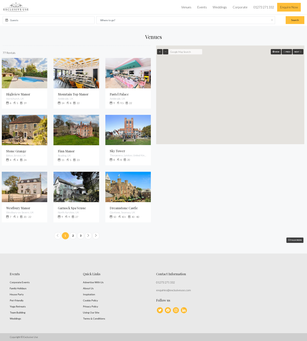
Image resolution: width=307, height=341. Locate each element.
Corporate (240, 7)
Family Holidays (18, 288)
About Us (88, 288)
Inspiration (89, 294)
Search (295, 20)
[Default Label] (176, 309)
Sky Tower (117, 151)
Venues (186, 7)
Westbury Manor (18, 208)
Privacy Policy (90, 306)
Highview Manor (18, 94)
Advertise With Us (93, 282)
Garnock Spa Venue (72, 208)
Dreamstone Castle (124, 208)
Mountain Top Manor (73, 94)
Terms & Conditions (94, 318)
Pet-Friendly (16, 300)
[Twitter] (160, 309)
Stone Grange (16, 151)
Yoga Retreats (18, 306)
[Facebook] (168, 309)
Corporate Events (20, 282)
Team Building (17, 312)
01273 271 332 (263, 7)
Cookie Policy (90, 300)
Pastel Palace (119, 94)
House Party (17, 294)
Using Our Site (91, 312)
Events (202, 7)
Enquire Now (289, 7)
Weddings (220, 7)
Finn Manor (66, 151)
